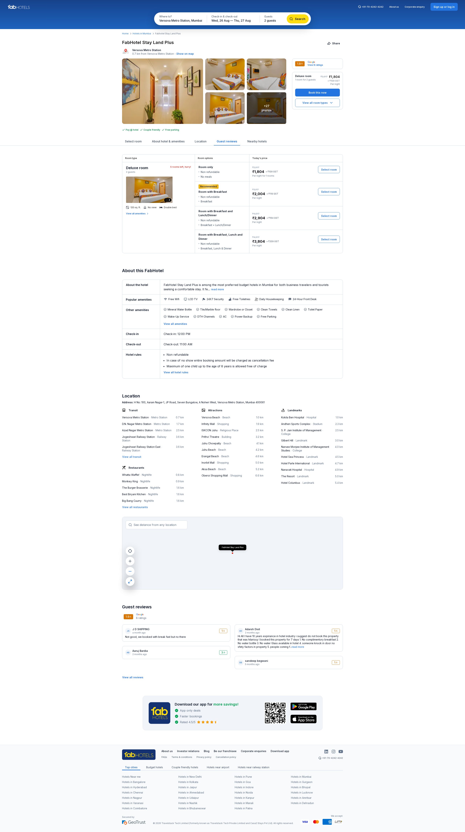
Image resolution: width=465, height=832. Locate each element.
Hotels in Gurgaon (301, 781)
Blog (206, 751)
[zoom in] (130, 561)
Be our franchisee (225, 751)
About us (394, 6)
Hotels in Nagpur (132, 797)
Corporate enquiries (253, 751)
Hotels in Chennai (132, 792)
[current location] (130, 551)
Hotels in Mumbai (142, 33)
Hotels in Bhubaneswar (192, 808)
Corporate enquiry (415, 6)
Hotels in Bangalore (133, 781)
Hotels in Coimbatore (134, 808)
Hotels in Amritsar (301, 797)
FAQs (164, 757)
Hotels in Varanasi (132, 803)
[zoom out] (130, 571)
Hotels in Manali (244, 803)
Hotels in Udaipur (188, 797)
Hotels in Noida (244, 792)
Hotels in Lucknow (302, 792)
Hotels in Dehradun (302, 803)
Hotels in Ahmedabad (191, 792)
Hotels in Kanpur (244, 797)
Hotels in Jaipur (187, 787)
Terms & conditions (181, 757)
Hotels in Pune (243, 776)
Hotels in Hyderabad (134, 787)
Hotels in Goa (243, 781)
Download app (280, 751)
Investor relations (188, 751)
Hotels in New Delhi (190, 776)
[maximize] (130, 581)
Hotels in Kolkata (188, 781)
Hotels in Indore (244, 787)
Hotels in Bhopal (300, 787)
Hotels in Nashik (187, 803)
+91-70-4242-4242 (372, 6)
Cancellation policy (226, 757)
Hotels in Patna (243, 808)
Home (125, 33)
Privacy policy (204, 757)
